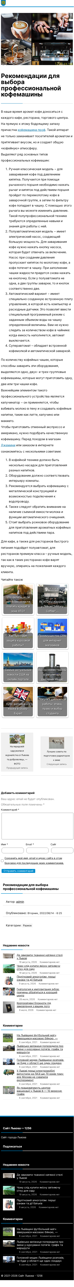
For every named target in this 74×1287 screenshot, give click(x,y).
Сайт (53, 844)
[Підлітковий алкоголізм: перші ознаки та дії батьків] (9, 981)
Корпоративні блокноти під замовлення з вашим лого (34, 1004)
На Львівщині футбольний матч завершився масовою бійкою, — (37, 1037)
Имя (4, 844)
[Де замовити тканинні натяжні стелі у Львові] (9, 956)
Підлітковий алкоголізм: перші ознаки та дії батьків (36, 978)
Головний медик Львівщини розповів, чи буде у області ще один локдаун (40, 1061)
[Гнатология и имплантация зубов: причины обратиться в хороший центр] (9, 991)
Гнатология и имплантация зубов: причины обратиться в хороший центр (38, 992)
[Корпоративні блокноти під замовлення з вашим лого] (9, 1007)
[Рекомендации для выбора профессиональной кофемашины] (37, 39)
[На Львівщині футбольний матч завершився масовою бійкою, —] (9, 1038)
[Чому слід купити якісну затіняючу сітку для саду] (9, 968)
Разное (27, 925)
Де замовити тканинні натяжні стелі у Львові (40, 956)
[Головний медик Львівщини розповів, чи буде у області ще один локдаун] (9, 1061)
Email (30, 844)
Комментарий (10, 809)
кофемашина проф (31, 130)
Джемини (8, 445)
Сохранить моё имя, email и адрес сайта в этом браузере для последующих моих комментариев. (34, 860)
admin (20, 901)
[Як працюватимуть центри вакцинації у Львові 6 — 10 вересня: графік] (9, 1090)
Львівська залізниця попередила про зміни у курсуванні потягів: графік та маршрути (40, 1049)
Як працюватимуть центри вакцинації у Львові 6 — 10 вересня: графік (39, 1091)
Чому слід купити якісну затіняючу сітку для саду (38, 967)
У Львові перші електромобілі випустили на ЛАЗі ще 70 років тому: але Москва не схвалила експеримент (40, 1075)
